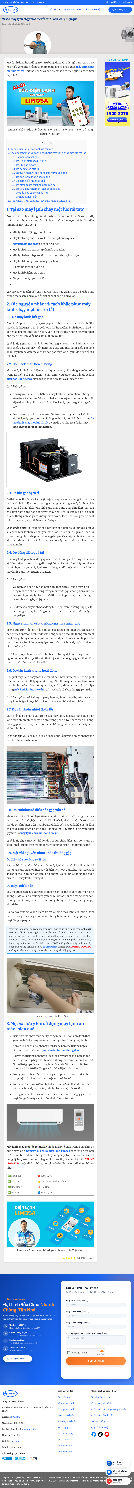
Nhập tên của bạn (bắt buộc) (77, 1301)
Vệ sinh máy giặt (66, 1433)
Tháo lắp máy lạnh (67, 1421)
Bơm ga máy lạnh (66, 1409)
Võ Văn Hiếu (30, 1429)
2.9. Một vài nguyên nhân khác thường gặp (36, 188)
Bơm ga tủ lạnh (65, 1451)
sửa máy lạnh (50, 946)
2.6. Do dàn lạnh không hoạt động (31, 176)
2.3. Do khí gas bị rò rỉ (24, 164)
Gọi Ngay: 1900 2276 (19, 1359)
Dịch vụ (68, 10)
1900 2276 (15, 1417)
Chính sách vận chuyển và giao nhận (108, 1409)
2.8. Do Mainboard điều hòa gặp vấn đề (33, 184)
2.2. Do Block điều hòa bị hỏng (29, 160)
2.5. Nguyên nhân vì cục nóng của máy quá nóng (39, 172)
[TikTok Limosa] (100, 1434)
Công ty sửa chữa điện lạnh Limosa (48, 1150)
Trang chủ (6, 24)
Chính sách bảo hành (101, 1403)
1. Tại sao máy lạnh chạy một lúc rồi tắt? (30, 149)
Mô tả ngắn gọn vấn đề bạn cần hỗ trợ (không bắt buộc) (87, 1333)
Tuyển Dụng (126, 2)
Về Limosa (54, 10)
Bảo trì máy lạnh (66, 1415)
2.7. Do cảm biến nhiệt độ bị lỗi (29, 180)
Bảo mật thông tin (100, 1421)
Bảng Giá (82, 10)
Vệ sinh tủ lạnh (65, 1445)
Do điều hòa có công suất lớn (31, 192)
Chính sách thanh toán (102, 1415)
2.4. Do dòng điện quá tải (26, 168)
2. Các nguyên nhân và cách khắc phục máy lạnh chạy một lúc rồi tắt (47, 152)
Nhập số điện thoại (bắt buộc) (77, 1312)
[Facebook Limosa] (93, 1434)
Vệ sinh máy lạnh (66, 1403)
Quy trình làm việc (100, 1427)
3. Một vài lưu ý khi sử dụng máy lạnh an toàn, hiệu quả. (39, 200)
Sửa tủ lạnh (63, 1439)
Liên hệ (96, 10)
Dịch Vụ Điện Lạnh (21, 24)
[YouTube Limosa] (106, 1434)
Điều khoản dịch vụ (100, 1397)
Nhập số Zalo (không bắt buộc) (78, 1323)
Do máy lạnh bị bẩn (26, 196)
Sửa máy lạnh (64, 1397)
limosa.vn (15, 1441)
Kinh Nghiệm (112, 2)
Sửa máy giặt (64, 1427)
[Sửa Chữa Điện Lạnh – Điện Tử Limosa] (23, 10)
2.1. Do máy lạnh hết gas (25, 156)
